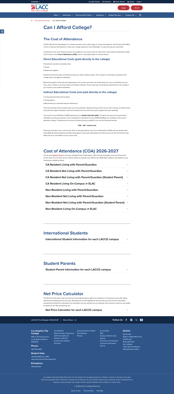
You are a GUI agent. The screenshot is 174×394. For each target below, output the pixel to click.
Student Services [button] (115, 15)
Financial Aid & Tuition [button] (84, 15)
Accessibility (104, 331)
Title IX (102, 346)
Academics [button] (100, 15)
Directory (57, 343)
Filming (79, 336)
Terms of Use (76, 391)
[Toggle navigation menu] (2, 31)
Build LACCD (127, 342)
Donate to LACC (60, 338)
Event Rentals (82, 333)
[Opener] (172, 321)
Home (32, 20)
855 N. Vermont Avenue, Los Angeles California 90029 (40, 339)
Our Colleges (127, 344)
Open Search (140, 15)
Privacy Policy (89, 391)
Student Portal (57, 155)
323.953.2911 (36, 366)
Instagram (131, 319)
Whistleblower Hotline (131, 349)
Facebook (126, 319)
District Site (127, 334)
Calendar (107, 2)
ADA (101, 333)
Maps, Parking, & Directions (64, 333)
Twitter (136, 319)
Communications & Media (86, 331)
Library (131, 2)
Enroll (137, 8)
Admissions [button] (67, 15)
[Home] (53, 8)
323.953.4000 (36, 349)
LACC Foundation (60, 336)
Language (34, 1)
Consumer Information (108, 343)
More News (68, 319)
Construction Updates (62, 341)
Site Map (100, 391)
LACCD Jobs (127, 339)
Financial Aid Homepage (42, 21)
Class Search (120, 2)
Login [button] (139, 2)
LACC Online (95, 2)
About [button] (56, 15)
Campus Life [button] (129, 15)
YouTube (141, 319)
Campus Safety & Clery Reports (108, 337)
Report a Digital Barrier (131, 337)
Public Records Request (131, 347)
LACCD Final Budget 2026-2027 (45, 319)
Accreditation (59, 331)
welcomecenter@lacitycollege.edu (43, 359)
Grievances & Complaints (109, 341)
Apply (124, 8)
